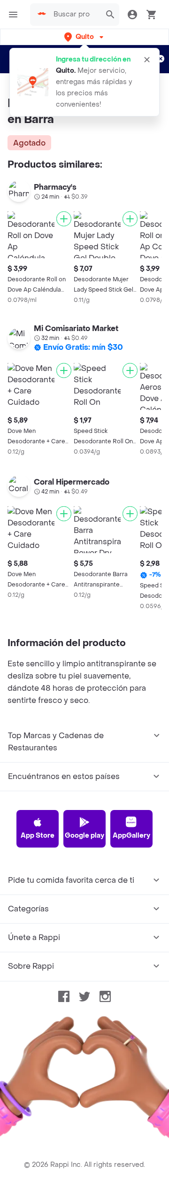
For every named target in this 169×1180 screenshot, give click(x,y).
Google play (84, 835)
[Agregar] (63, 218)
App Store (37, 835)
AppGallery (131, 835)
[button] (84, 37)
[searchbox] (74, 14)
